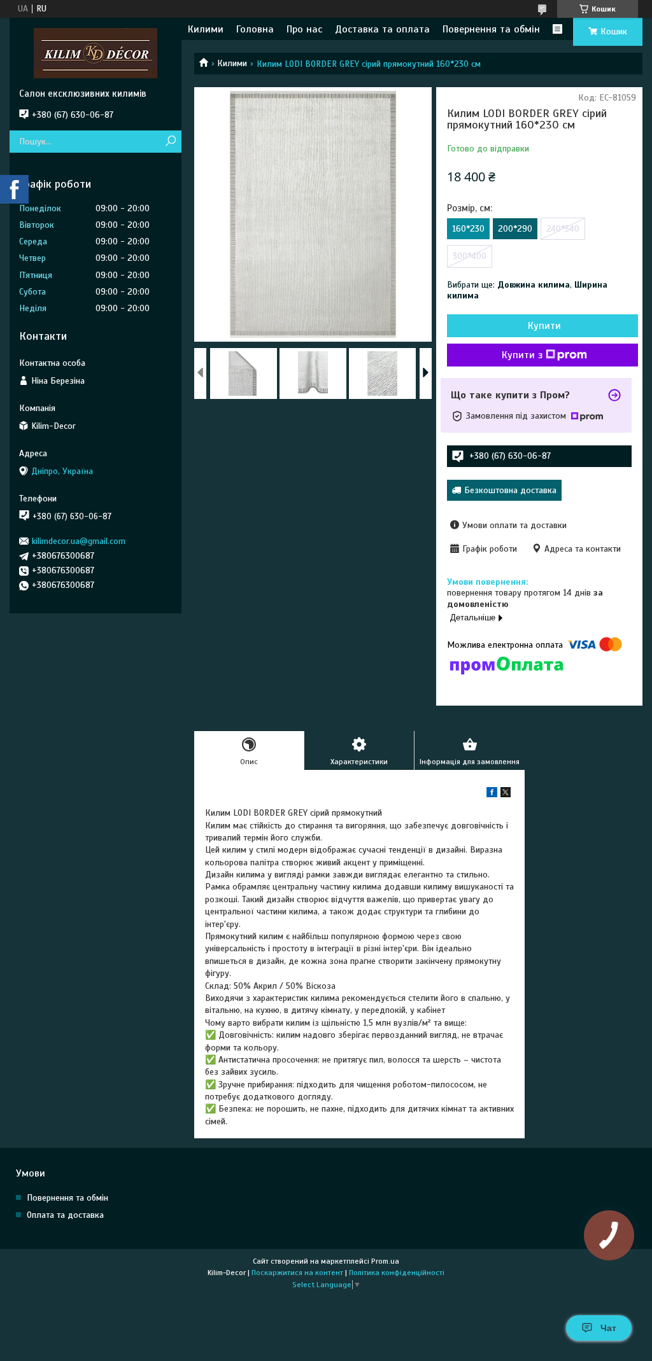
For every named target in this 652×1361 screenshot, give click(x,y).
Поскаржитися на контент (297, 1272)
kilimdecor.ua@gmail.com (78, 541)
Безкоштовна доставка (510, 490)
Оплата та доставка (65, 1215)
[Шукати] (170, 141)
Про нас (304, 29)
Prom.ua (385, 1261)
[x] (505, 794)
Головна (255, 29)
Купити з (522, 355)
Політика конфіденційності (396, 1272)
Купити (544, 325)
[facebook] (491, 794)
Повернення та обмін (491, 29)
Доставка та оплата (382, 29)
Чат (608, 1328)
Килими (205, 29)
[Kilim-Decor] (95, 52)
